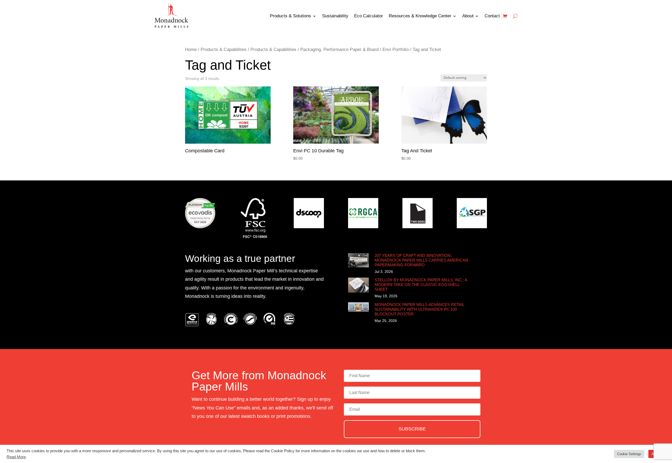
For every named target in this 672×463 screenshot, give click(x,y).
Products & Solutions (290, 15)
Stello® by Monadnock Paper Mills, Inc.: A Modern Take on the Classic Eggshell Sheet (421, 285)
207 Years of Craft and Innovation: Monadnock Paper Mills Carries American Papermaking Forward (421, 260)
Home (191, 49)
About (468, 15)
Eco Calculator (368, 15)
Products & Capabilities (223, 49)
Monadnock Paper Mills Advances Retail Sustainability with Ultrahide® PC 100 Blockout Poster (419, 309)
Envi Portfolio (395, 49)
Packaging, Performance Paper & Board (339, 49)
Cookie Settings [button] (629, 454)
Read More (16, 457)
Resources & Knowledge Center (420, 15)
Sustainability (335, 15)
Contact (492, 15)
